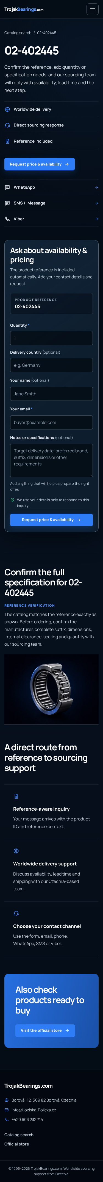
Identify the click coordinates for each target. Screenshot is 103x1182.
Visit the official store (41, 1030)
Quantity (20, 325)
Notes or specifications (41, 437)
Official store (16, 1144)
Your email (21, 408)
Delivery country (35, 352)
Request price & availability (36, 164)
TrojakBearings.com (28, 1085)
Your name (29, 380)
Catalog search (17, 32)
